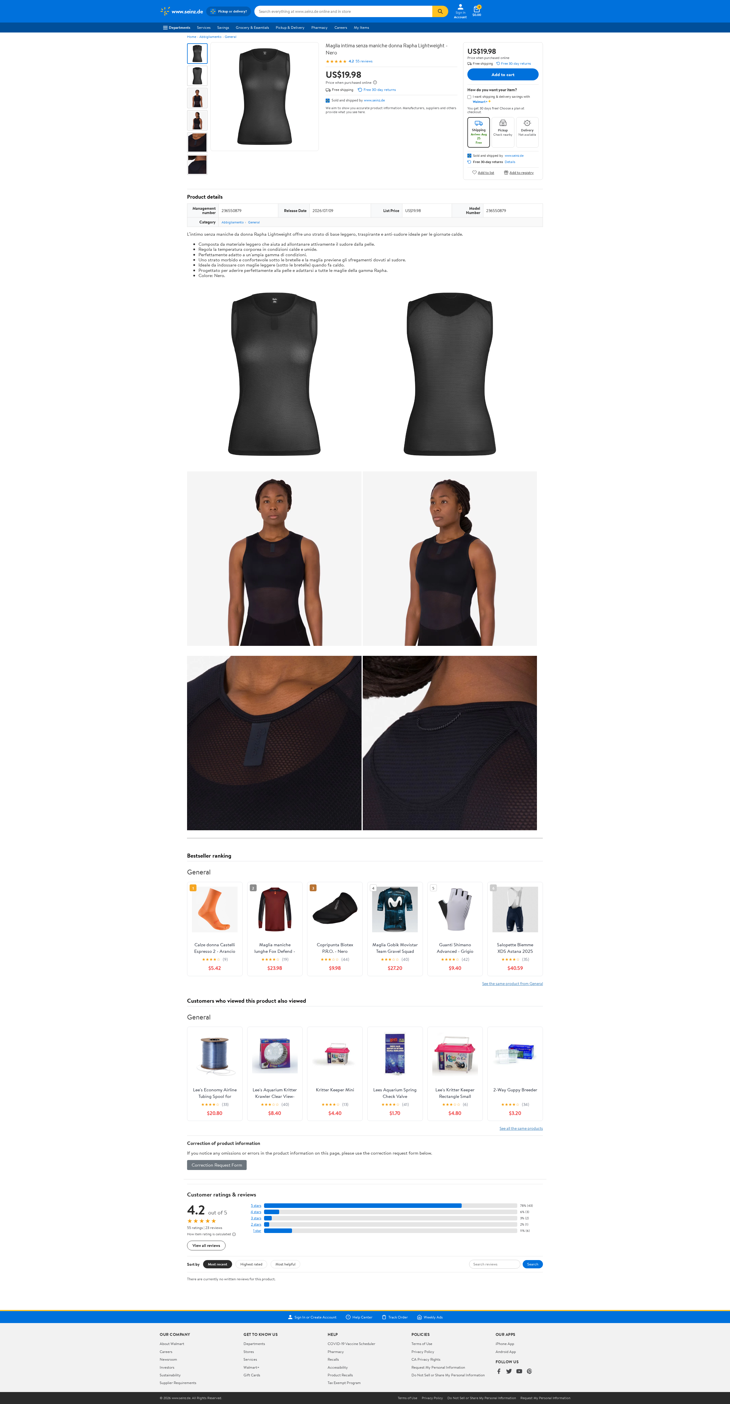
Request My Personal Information (438, 1367)
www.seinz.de (374, 100)
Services (203, 27)
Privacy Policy (422, 1351)
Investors (167, 1367)
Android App (506, 1351)
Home (191, 36)
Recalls (333, 1359)
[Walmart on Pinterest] (529, 1371)
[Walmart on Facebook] (499, 1371)
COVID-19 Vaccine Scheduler (351, 1343)
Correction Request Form (217, 1165)
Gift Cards (252, 1374)
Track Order (398, 1317)
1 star (257, 1230)
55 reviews (364, 61)
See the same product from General (512, 983)
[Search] (440, 11)
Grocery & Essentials (252, 27)
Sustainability (170, 1374)
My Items (361, 27)
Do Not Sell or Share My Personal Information (448, 1374)
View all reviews (206, 1245)
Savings (223, 27)
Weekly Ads (433, 1317)
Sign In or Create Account (315, 1317)
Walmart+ (251, 1367)
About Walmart (172, 1343)
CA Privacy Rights (425, 1359)
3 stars (256, 1218)
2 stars (256, 1224)
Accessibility (338, 1367)
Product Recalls (340, 1374)
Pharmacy (319, 27)
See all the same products (521, 1128)
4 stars (256, 1212)
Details (510, 162)
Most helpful (285, 1264)
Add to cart (503, 74)
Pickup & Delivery (290, 27)
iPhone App (505, 1343)
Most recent (217, 1264)
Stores (249, 1351)
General (230, 36)
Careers (340, 27)
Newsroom (168, 1359)
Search (532, 1264)
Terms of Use (421, 1343)
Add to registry (522, 172)
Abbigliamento (210, 36)
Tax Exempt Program (344, 1382)
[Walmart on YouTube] (519, 1371)
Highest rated (251, 1264)
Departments (179, 27)
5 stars (256, 1205)
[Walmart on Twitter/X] (509, 1371)
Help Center (362, 1317)
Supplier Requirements (178, 1382)
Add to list (486, 172)
